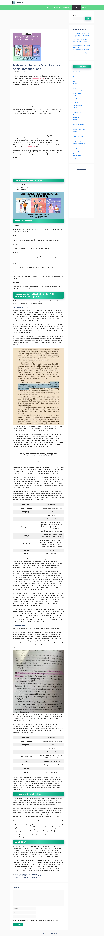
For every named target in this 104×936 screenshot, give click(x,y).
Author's (75, 76)
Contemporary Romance (25, 874)
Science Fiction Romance (79, 143)
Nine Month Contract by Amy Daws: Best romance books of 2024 (81, 53)
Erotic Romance (77, 93)
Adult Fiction (76, 71)
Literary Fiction (77, 112)
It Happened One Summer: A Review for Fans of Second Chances (81, 41)
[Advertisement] (82, 192)
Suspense (75, 148)
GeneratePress (59, 933)
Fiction (48, 7)
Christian (75, 86)
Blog (74, 81)
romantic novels (38, 78)
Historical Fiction (77, 105)
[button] (91, 7)
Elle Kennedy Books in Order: (81, 49)
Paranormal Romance (79, 127)
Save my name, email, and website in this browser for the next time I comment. (36, 920)
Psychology (66, 7)
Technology (76, 151)
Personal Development (79, 129)
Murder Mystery (77, 117)
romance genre (29, 146)
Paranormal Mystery (78, 124)
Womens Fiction (77, 155)
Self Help (75, 146)
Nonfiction (75, 122)
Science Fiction (77, 141)
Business (75, 83)
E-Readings (31, 2)
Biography (75, 78)
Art (73, 74)
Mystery (56, 7)
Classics (75, 88)
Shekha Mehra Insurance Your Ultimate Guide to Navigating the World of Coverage (81, 35)
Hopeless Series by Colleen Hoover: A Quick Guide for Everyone (29, 875)
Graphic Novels (77, 103)
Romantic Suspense (78, 136)
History (75, 107)
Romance (75, 7)
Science (84, 7)
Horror (74, 110)
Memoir (75, 115)
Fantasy (75, 95)
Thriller (75, 153)
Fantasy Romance (77, 98)
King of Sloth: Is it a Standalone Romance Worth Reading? (28, 877)
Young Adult (35, 874)
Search (74, 15)
